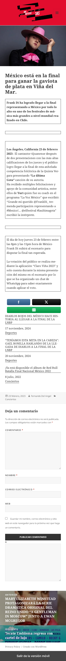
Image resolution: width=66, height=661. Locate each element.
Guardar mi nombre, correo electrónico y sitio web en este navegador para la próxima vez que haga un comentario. (32, 523)
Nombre (11, 475)
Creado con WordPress (34, 646)
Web (7, 503)
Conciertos (12, 381)
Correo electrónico (20, 489)
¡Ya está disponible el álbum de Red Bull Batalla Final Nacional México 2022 (31, 369)
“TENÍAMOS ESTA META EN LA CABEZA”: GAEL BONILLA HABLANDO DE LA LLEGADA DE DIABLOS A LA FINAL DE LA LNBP (32, 345)
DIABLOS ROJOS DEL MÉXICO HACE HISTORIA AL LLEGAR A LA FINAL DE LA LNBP (31, 319)
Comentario (14, 430)
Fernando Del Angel (41, 396)
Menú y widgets (57, 16)
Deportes (11, 333)
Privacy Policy (12, 646)
